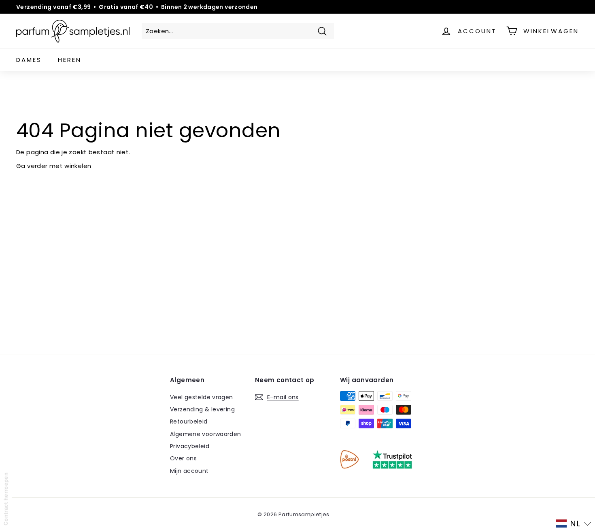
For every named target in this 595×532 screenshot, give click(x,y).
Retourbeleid (189, 421)
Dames (29, 59)
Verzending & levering (202, 409)
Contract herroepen (5, 499)
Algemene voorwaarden (205, 434)
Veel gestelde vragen (201, 397)
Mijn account (189, 471)
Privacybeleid (189, 446)
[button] (573, 523)
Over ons (183, 458)
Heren (69, 59)
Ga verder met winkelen (53, 166)
